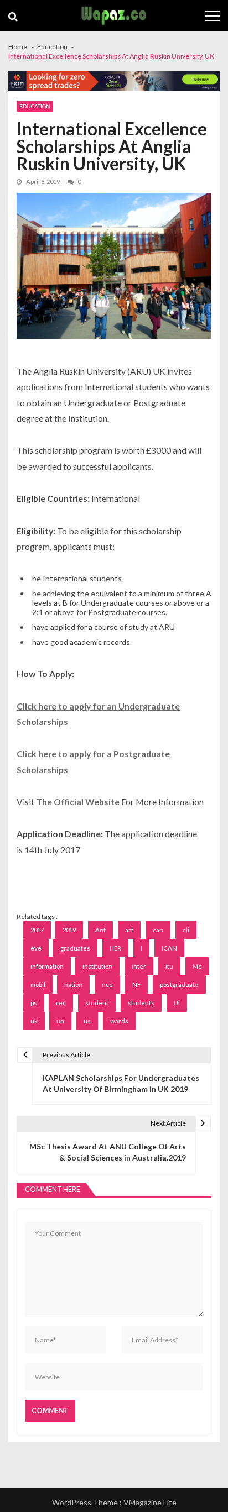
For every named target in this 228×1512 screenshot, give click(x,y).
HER (115, 948)
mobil (37, 984)
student (96, 1002)
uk (34, 1021)
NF (136, 984)
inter (139, 966)
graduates (75, 948)
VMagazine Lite (150, 1502)
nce (107, 984)
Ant (100, 929)
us (87, 1021)
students (141, 1002)
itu (169, 966)
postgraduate (179, 984)
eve (36, 948)
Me (197, 966)
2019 (69, 929)
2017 (37, 929)
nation (73, 984)
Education (34, 106)
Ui (177, 1002)
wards (119, 1021)
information (47, 966)
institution (97, 966)
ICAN (169, 948)
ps (33, 1002)
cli (186, 929)
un (60, 1021)
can (158, 929)
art (129, 929)
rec (61, 1002)
